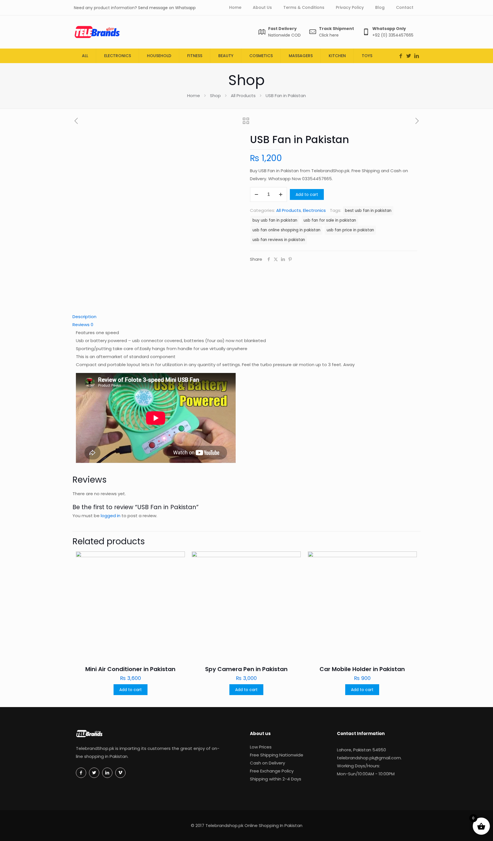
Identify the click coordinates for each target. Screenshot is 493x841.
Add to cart (307, 194)
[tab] (246, 317)
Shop (215, 96)
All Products (243, 96)
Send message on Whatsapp (167, 8)
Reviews (82, 325)
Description (84, 317)
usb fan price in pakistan (350, 230)
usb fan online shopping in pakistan (286, 230)
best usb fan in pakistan (368, 210)
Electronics (314, 210)
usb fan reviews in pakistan (278, 239)
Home (193, 96)
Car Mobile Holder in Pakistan (362, 669)
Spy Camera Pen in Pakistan (246, 669)
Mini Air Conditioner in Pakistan (130, 669)
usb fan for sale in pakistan (330, 220)
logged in (110, 516)
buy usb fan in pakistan (274, 220)
